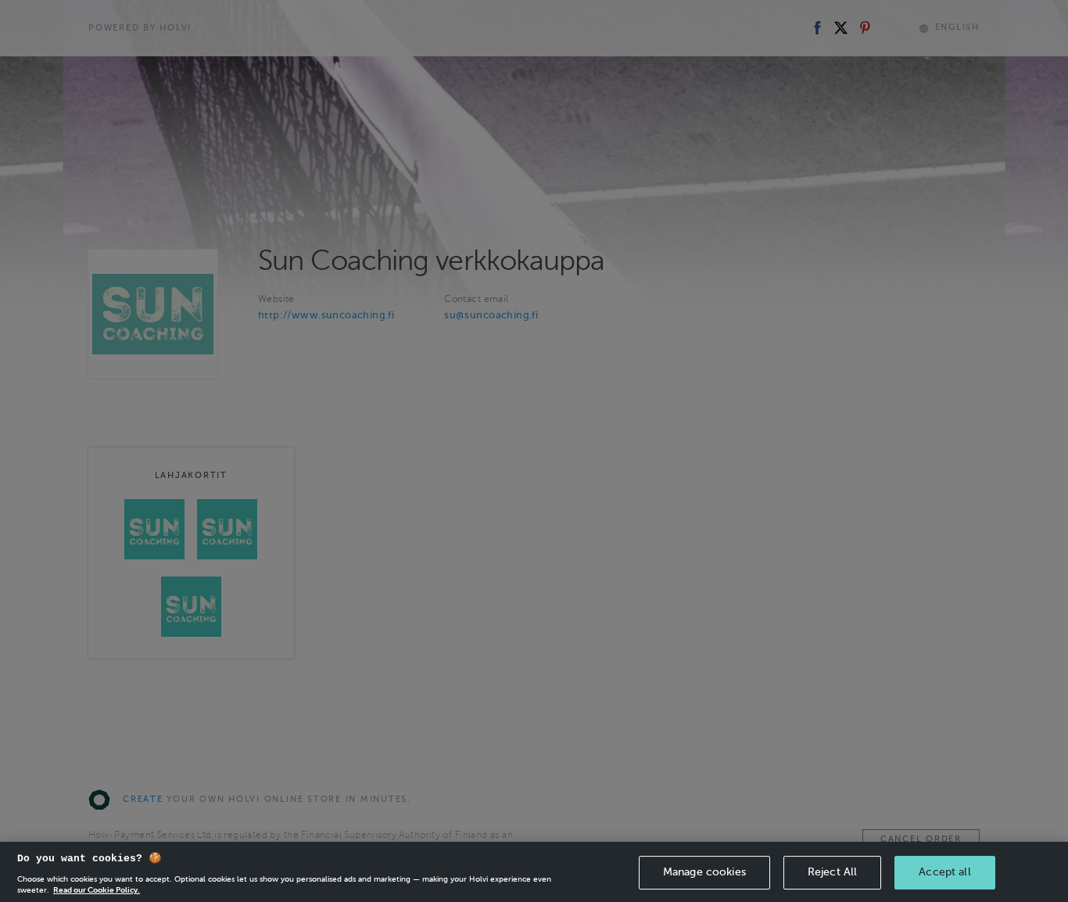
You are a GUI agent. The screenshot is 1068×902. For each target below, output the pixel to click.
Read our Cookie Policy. (96, 890)
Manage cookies (704, 872)
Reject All (832, 872)
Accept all (944, 872)
